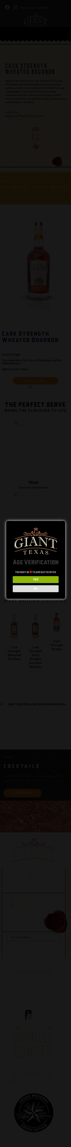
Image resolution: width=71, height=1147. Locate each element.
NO (36, 588)
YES (35, 579)
